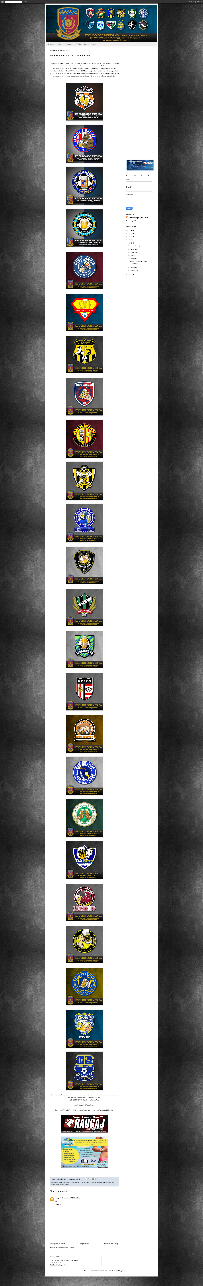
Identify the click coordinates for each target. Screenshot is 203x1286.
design (78, 1182)
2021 (131, 233)
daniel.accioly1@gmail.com (138, 217)
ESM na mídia (81, 44)
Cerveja (73, 1182)
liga (100, 1182)
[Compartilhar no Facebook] (93, 1179)
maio (133, 255)
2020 (131, 236)
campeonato (66, 1182)
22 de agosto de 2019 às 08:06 (70, 1198)
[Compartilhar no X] (91, 1179)
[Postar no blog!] (88, 1179)
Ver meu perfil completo (134, 221)
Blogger (120, 1271)
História (51, 44)
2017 (131, 275)
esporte (88, 1182)
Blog (60, 44)
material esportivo (107, 1182)
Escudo (83, 1182)
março (133, 258)
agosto (133, 252)
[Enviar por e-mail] (86, 1179)
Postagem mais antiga (111, 1243)
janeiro (133, 271)
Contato (93, 44)
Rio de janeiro (59, 1185)
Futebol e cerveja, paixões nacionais (138, 262)
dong (57, 1198)
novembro (134, 246)
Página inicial (84, 1243)
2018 (131, 243)
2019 (131, 240)
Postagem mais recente (57, 1243)
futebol (96, 1182)
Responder (58, 1204)
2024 (131, 230)
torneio (67, 1185)
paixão (53, 1185)
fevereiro (134, 267)
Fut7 (92, 1182)
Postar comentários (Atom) (65, 1247)
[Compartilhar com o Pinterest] (95, 1179)
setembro (134, 249)
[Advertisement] (139, 85)
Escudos (69, 44)
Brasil (60, 1182)
